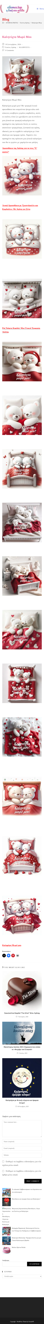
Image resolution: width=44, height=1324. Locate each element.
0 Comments (9, 50)
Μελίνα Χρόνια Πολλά (18, 1247)
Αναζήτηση (5, 1260)
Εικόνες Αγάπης (10, 47)
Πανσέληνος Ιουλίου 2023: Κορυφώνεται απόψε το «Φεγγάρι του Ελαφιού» (22, 1048)
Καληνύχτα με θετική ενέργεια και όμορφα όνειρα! (22, 1101)
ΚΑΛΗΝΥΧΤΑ (24, 47)
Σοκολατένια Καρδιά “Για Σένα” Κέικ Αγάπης (22, 1013)
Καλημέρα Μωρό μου (11, 945)
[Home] (3, 23)
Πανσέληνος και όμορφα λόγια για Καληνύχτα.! (26, 1199)
